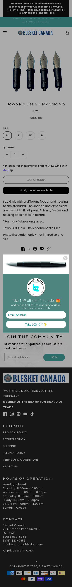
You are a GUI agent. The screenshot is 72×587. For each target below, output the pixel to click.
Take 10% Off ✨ (36, 324)
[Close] (65, 258)
